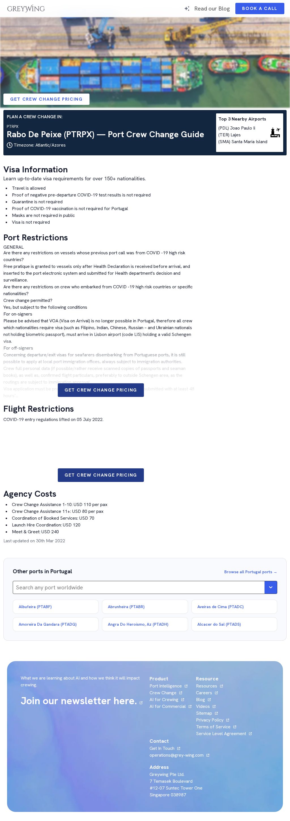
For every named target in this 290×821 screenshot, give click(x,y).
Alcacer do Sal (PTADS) (219, 624)
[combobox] (16, 587)
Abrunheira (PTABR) (126, 606)
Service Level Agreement (221, 734)
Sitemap (204, 713)
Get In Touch (165, 748)
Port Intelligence (166, 686)
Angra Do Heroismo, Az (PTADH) (138, 624)
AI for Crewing (164, 699)
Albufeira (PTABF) (35, 606)
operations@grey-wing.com (177, 755)
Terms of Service (213, 727)
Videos (206, 706)
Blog (203, 699)
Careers (207, 693)
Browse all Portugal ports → (250, 571)
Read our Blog (212, 8)
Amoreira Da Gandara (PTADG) (47, 624)
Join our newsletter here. (81, 700)
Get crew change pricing (46, 99)
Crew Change (163, 693)
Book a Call (263, 9)
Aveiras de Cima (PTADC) (220, 606)
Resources (206, 686)
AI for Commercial (168, 706)
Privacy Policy (209, 720)
